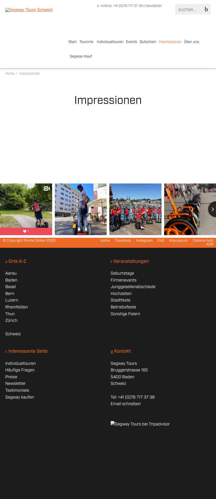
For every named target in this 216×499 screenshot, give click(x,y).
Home (10, 73)
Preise (11, 377)
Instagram (144, 241)
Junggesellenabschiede (133, 287)
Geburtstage (122, 273)
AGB (209, 244)
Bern (9, 294)
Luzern (11, 300)
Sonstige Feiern (125, 314)
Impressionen (170, 42)
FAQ (161, 241)
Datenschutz (203, 241)
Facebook (123, 241)
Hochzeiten (121, 294)
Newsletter (153, 6)
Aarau (11, 273)
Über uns (191, 42)
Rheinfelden (16, 307)
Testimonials (17, 390)
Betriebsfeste (123, 307)
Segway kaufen (19, 397)
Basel (10, 287)
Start (72, 42)
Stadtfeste (120, 300)
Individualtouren (110, 42)
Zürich (11, 320)
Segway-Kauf (81, 56)
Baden (11, 280)
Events (131, 42)
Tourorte (86, 42)
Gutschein (148, 42)
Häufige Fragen (20, 370)
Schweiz (13, 334)
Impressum (178, 241)
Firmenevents (123, 280)
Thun (10, 314)
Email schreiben (126, 404)
